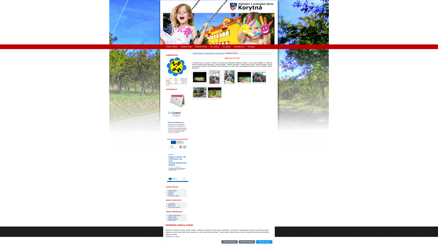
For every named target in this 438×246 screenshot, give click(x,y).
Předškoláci (172, 220)
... (170, 85)
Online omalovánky (174, 215)
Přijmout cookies (264, 242)
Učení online (172, 190)
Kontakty (251, 47)
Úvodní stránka (171, 47)
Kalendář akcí (239, 47)
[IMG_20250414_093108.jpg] (244, 82)
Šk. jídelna (226, 47)
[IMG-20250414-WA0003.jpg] (229, 83)
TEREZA (171, 192)
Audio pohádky (173, 219)
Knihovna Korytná (174, 207)
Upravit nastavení (229, 242)
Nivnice (170, 194)
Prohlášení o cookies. (173, 236)
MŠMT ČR (171, 205)
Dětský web (172, 217)
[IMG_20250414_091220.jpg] (215, 97)
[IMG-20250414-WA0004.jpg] (259, 82)
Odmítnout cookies (247, 242)
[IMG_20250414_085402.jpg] (200, 82)
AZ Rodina (171, 204)
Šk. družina (215, 47)
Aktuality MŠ (220, 53)
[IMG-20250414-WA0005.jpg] (200, 97)
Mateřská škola (201, 47)
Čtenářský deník (173, 195)
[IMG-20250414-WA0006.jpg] (214, 83)
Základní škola (186, 47)
